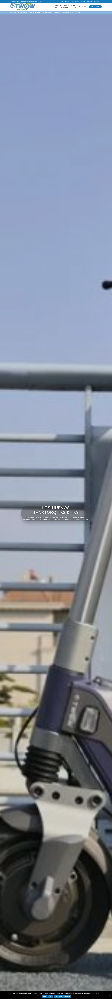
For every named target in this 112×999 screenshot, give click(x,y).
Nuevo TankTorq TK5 (16, 12)
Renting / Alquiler (35, 12)
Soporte (57, 12)
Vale (44, 996)
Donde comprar (75, 1)
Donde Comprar (47, 12)
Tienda (25, 12)
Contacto (83, 1)
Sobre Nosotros (65, 1)
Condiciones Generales (93, 1)
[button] (82, 7)
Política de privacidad (62, 996)
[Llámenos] (102, 2)
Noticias (78, 12)
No (51, 996)
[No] (110, 995)
